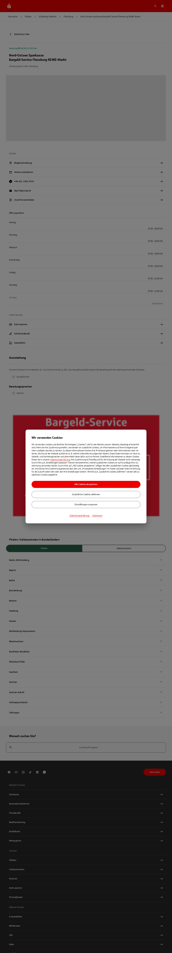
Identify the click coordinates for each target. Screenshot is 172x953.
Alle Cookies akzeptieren (86, 484)
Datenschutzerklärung (60, 460)
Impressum (97, 515)
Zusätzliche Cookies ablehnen (86, 494)
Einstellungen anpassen (86, 504)
